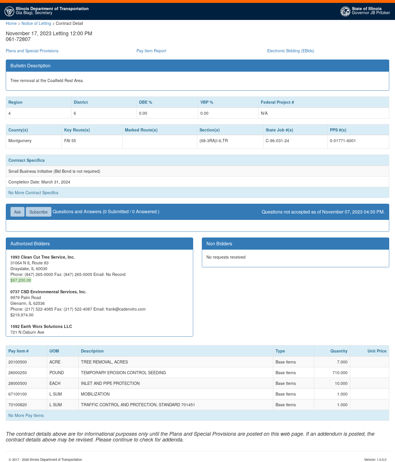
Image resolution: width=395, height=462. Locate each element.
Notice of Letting (36, 23)
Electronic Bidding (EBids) (290, 50)
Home (11, 23)
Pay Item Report (151, 50)
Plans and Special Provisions (32, 50)
